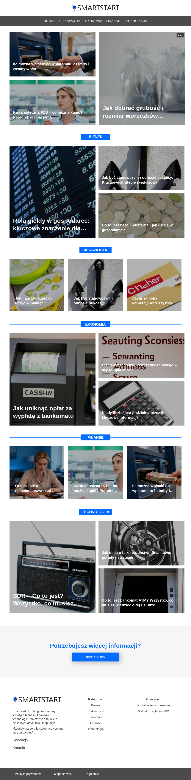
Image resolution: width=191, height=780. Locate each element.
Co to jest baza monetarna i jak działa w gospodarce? (137, 227)
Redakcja (20, 740)
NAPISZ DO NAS (95, 657)
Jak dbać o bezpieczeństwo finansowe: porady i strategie (136, 555)
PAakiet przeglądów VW (153, 711)
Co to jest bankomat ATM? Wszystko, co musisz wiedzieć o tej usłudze (137, 602)
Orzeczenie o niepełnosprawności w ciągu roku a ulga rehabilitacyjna (35, 488)
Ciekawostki (70, 21)
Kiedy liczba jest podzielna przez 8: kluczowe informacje (133, 415)
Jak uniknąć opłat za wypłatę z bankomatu (43, 412)
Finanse (113, 21)
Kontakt (18, 748)
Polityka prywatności (28, 774)
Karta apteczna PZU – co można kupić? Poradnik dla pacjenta (47, 114)
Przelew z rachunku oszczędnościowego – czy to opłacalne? (139, 367)
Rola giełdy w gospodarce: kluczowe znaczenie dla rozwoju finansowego (51, 224)
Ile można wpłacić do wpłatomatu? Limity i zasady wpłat (51, 66)
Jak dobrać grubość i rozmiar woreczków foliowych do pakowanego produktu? (140, 112)
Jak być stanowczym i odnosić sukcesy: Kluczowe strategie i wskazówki (137, 179)
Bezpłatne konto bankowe (153, 705)
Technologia (135, 21)
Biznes (50, 21)
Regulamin (91, 774)
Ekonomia (93, 21)
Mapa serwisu (63, 774)
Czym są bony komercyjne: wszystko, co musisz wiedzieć (152, 301)
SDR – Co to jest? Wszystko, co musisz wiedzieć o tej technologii (49, 599)
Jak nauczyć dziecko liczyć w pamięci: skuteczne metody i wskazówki (33, 301)
